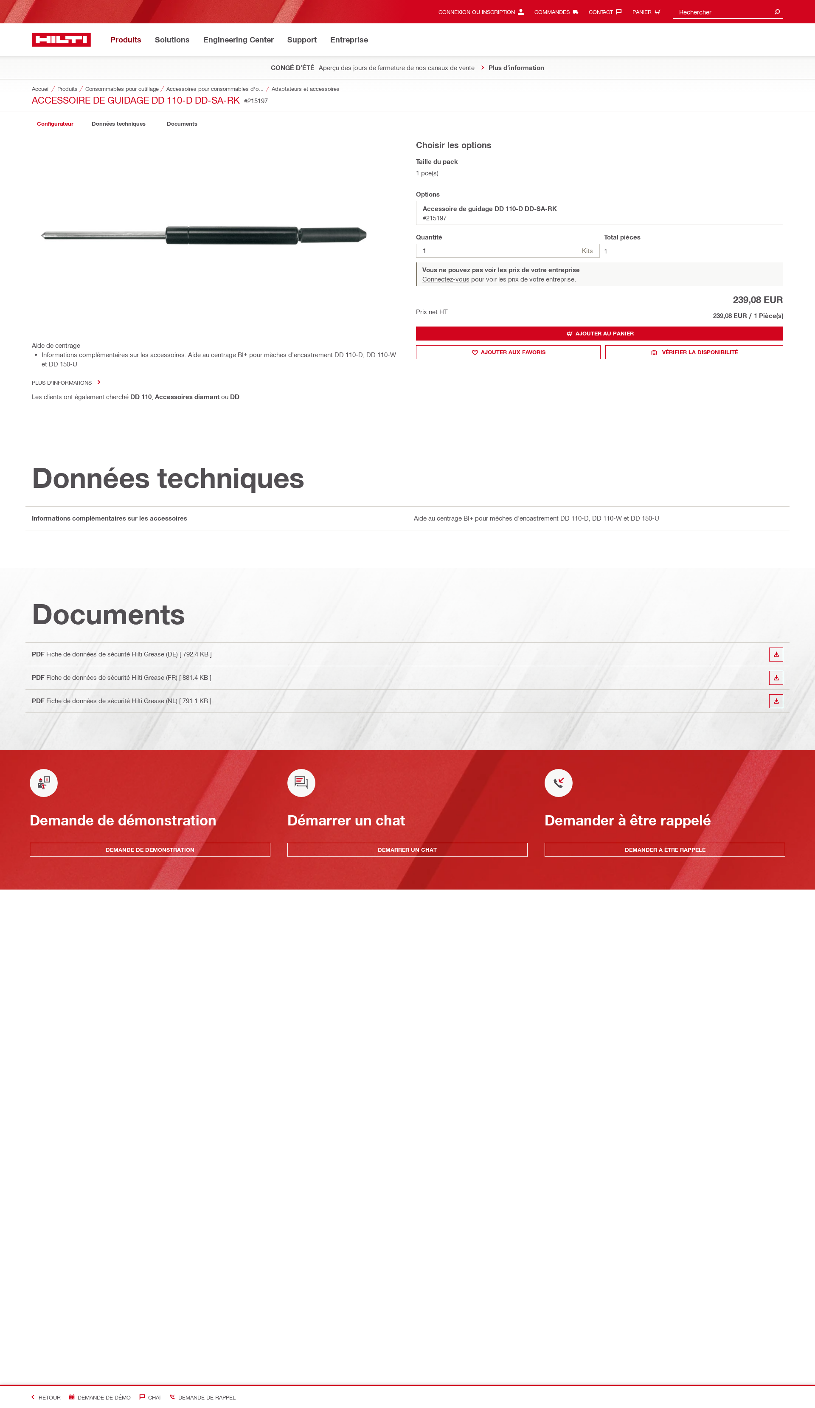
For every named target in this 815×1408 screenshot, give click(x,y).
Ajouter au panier (605, 333)
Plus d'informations (62, 382)
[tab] (55, 123)
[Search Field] (777, 12)
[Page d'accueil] (61, 40)
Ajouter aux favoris (513, 352)
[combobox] (728, 12)
